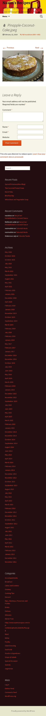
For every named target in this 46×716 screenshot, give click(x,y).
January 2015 (9, 428)
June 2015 (8, 409)
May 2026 (8, 252)
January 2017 (9, 351)
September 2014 (11, 443)
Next (39, 47)
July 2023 (8, 263)
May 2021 (8, 283)
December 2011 (10, 558)
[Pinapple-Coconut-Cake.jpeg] (23, 66)
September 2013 (11, 485)
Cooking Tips (9, 593)
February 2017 (10, 348)
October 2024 (10, 256)
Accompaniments (11, 578)
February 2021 (10, 290)
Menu (4, 16)
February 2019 (10, 328)
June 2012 (8, 535)
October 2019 (10, 317)
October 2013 (10, 481)
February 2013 (10, 508)
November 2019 (10, 313)
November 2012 (10, 516)
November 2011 (10, 562)
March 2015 (9, 420)
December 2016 (10, 355)
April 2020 (8, 302)
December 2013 (10, 474)
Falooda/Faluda (21, 228)
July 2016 (8, 367)
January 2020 (9, 309)
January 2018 (9, 340)
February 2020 (10, 306)
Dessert (8, 597)
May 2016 (8, 374)
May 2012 (8, 539)
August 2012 (9, 527)
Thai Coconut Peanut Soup (14, 188)
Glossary (8, 615)
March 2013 (9, 504)
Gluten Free (9, 619)
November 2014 (10, 436)
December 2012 (10, 512)
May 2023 (8, 267)
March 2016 (9, 382)
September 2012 (11, 524)
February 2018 (10, 336)
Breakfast (8, 582)
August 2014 (9, 447)
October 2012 (10, 520)
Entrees (8, 611)
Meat (7, 634)
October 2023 (10, 260)
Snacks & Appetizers (12, 653)
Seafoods (8, 649)
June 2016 (8, 371)
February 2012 (10, 550)
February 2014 (10, 466)
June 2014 (8, 451)
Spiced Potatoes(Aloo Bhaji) (15, 184)
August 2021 (9, 279)
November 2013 (10, 478)
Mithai (7, 638)
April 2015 (8, 416)
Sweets (8, 665)
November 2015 (10, 397)
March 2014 (9, 462)
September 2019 (11, 321)
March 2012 (9, 546)
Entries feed (9, 688)
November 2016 (10, 359)
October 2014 (10, 439)
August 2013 (9, 489)
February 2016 (10, 386)
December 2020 (10, 298)
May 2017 (8, 344)
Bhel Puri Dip (9, 196)
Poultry (7, 642)
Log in (7, 685)
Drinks (7, 607)
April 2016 (8, 378)
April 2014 (8, 459)
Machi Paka (9, 192)
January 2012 (9, 554)
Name (5, 127)
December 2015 (10, 393)
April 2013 (8, 501)
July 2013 (8, 493)
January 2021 (9, 294)
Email (5, 132)
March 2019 (9, 325)
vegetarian (9, 669)
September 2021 (11, 275)
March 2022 (9, 271)
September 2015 (11, 401)
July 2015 (8, 405)
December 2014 (10, 432)
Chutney (8, 589)
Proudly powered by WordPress (23, 711)
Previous (8, 47)
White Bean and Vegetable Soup (16, 199)
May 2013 (8, 497)
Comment (7, 110)
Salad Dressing (10, 646)
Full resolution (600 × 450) (31, 34)
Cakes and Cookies (12, 585)
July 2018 (8, 332)
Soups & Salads (10, 657)
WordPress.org (10, 696)
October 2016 (10, 363)
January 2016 (9, 390)
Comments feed (11, 692)
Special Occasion (11, 661)
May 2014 (8, 455)
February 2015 (10, 424)
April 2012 (8, 543)
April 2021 (8, 286)
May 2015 (8, 413)
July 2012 (8, 531)
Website (5, 137)
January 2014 (9, 470)
